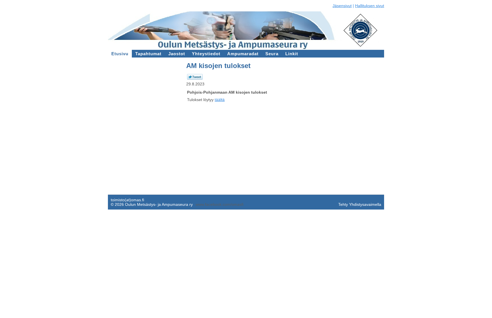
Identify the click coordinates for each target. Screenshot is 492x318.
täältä (220, 99)
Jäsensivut (342, 5)
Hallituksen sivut (369, 5)
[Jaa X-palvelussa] (195, 78)
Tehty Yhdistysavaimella (359, 204)
